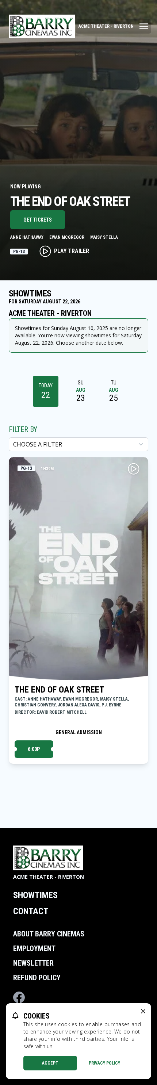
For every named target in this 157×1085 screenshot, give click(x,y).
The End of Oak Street (59, 690)
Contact (30, 911)
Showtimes (35, 895)
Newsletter (33, 963)
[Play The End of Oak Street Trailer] (133, 469)
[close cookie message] (143, 1011)
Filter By (23, 429)
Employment (34, 948)
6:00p (34, 749)
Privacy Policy (104, 1063)
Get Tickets (37, 220)
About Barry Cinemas (48, 933)
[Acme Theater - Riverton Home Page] (42, 26)
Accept (50, 1063)
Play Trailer (71, 251)
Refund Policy (37, 977)
